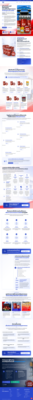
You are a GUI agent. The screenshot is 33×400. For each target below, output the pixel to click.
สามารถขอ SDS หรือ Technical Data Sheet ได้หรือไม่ (23, 338)
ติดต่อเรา (29, 2)
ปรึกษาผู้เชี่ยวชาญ (10, 27)
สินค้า (19, 2)
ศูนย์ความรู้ (24, 2)
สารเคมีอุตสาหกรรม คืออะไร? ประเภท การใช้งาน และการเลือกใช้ (6, 311)
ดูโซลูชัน (7, 131)
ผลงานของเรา (27, 2)
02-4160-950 (27, 393)
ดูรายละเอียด (4, 92)
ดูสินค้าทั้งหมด (4, 29)
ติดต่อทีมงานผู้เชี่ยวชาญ (25, 251)
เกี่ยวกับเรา (17, 2)
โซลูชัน (21, 2)
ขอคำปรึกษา (24, 205)
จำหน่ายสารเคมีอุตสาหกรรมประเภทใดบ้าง (8, 332)
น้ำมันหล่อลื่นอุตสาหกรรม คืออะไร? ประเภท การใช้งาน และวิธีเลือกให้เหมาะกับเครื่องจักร (26, 312)
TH (4, 0)
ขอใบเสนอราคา (4, 27)
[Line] (30, 0)
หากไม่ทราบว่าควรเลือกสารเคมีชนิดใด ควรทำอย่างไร (8, 345)
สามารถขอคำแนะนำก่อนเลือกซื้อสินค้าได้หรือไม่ (23, 332)
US (5, 0)
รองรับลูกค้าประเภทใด (20, 344)
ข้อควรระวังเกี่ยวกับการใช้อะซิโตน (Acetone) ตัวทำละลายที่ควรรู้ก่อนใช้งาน (16, 312)
